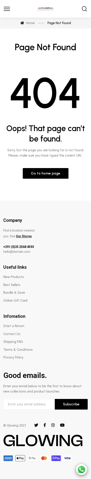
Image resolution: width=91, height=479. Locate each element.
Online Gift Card (15, 301)
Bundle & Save (14, 293)
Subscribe (71, 404)
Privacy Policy (13, 357)
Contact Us (11, 334)
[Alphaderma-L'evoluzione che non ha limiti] (45, 9)
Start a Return (13, 326)
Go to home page (45, 173)
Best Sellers (11, 285)
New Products (13, 277)
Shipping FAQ (13, 342)
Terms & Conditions (18, 350)
